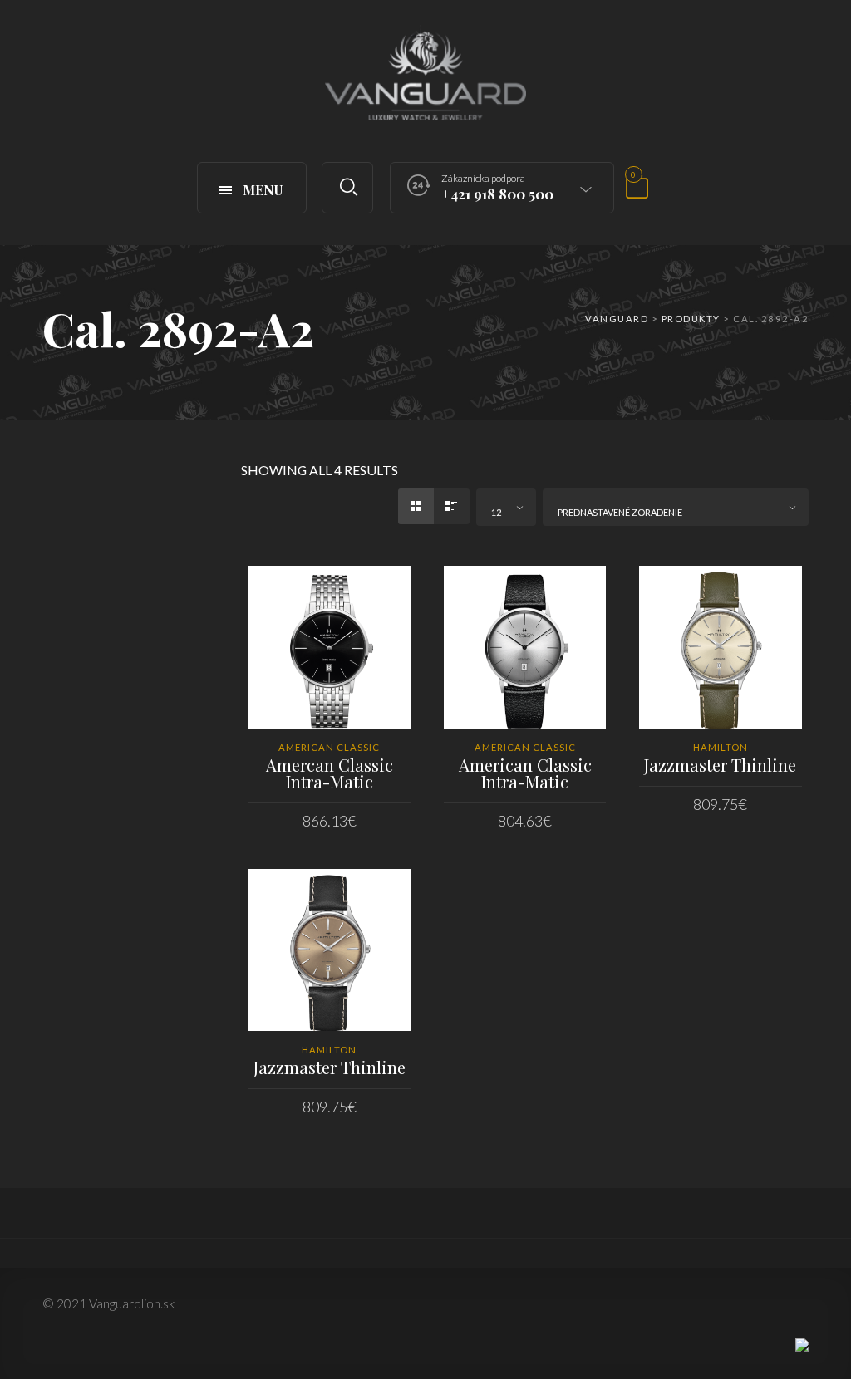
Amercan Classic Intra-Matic (329, 773)
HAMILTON (720, 747)
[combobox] (506, 507)
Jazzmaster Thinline (720, 764)
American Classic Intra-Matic (525, 773)
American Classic (329, 747)
